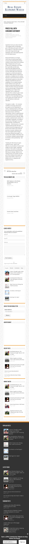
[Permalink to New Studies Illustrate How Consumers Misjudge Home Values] (6, 517)
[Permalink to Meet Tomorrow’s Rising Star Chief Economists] (7, 286)
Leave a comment (8, 37)
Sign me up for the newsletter (10, 263)
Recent (11, 268)
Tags (22, 268)
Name (5, 234)
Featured (17, 34)
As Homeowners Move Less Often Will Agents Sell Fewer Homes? (16, 279)
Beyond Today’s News (12, 21)
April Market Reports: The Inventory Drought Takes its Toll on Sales (17, 353)
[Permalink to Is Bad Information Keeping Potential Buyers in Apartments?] (6, 530)
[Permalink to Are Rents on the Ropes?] (7, 292)
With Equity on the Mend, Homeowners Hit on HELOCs (13, 182)
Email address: (8, 309)
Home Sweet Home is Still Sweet (17, 404)
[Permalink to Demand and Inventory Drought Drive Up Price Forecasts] (7, 366)
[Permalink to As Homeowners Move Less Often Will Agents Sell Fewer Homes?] (7, 279)
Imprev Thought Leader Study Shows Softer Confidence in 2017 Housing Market (16, 273)
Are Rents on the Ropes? (15, 290)
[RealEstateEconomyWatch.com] (14, 10)
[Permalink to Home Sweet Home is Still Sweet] (7, 406)
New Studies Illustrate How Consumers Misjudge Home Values (16, 517)
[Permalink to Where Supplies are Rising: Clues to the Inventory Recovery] (7, 360)
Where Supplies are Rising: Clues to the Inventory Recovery (16, 479)
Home (5, 21)
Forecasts (7, 35)
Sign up (22, 542)
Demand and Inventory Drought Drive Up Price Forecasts (15, 486)
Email (5, 238)
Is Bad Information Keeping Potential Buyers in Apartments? (16, 530)
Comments (17, 268)
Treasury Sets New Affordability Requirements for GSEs (12, 505)
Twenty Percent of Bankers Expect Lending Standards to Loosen (13, 511)
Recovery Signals (12, 36)
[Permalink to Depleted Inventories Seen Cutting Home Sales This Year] (7, 412)
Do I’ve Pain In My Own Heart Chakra (13, 375)
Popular (6, 268)
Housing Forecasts (13, 35)
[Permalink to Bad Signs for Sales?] (7, 299)
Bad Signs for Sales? (14, 297)
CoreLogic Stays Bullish (13, 196)
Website (6, 242)
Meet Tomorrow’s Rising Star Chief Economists (15, 443)
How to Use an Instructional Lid (11, 371)
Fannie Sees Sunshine (17, 173)
